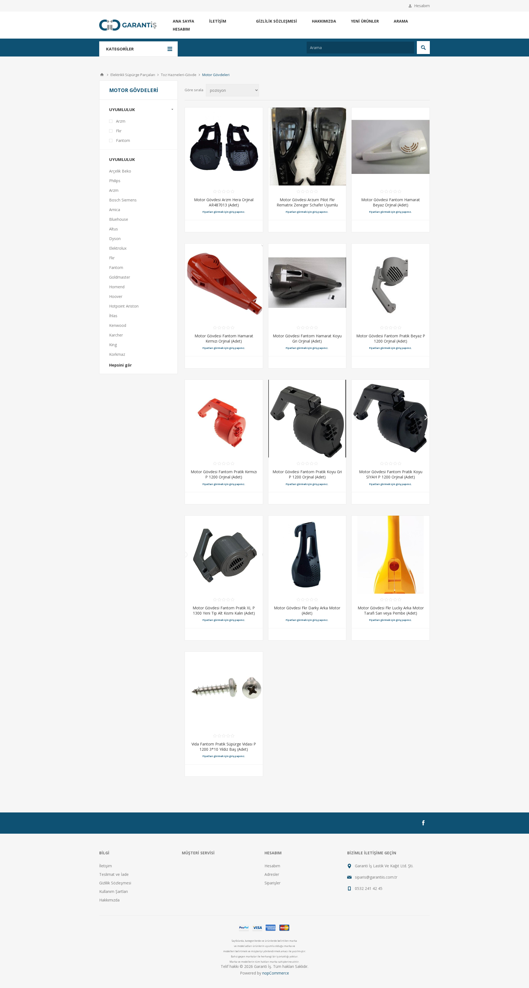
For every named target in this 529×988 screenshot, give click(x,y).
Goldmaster (119, 277)
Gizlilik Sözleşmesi (276, 21)
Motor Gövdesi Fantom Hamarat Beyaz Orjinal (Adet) (390, 202)
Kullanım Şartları (113, 891)
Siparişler (272, 882)
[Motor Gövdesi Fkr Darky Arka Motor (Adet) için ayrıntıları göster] (307, 555)
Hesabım (422, 5)
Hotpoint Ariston (124, 306)
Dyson (115, 238)
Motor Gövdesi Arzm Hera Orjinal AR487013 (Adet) (223, 202)
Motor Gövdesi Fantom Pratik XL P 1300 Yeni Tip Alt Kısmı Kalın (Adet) (224, 610)
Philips (114, 180)
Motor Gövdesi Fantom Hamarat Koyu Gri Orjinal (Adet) (307, 338)
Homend (117, 286)
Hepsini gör (120, 365)
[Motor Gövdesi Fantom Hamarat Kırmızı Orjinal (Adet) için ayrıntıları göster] (224, 283)
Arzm (120, 121)
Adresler (271, 874)
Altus (113, 228)
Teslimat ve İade (114, 874)
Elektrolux (117, 248)
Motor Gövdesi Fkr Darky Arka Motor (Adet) (307, 610)
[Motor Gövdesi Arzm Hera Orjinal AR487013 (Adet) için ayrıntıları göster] (224, 146)
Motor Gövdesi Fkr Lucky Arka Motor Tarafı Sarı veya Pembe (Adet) (391, 610)
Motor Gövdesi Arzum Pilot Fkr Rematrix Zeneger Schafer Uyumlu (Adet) (307, 205)
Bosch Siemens (123, 200)
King (113, 344)
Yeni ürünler (365, 21)
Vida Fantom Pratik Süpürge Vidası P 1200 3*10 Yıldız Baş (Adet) (223, 746)
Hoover (115, 296)
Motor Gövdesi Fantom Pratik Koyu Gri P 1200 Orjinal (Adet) (307, 474)
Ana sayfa (183, 21)
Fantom (123, 140)
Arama (401, 21)
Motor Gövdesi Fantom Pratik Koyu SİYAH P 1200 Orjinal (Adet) (390, 474)
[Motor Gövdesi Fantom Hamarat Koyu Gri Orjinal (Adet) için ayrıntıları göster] (307, 283)
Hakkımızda (324, 21)
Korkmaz (117, 354)
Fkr (119, 130)
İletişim (217, 21)
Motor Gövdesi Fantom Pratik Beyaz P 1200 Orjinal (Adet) (390, 338)
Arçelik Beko (120, 171)
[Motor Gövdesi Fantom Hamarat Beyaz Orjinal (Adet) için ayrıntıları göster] (391, 146)
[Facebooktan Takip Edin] (423, 823)
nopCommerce (275, 973)
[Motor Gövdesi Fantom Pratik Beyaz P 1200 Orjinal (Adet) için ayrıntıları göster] (391, 283)
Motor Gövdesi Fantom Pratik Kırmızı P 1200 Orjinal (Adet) (224, 474)
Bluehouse (118, 219)
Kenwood (117, 325)
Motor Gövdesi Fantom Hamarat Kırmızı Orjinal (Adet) (224, 338)
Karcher (116, 335)
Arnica (114, 209)
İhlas (113, 315)
